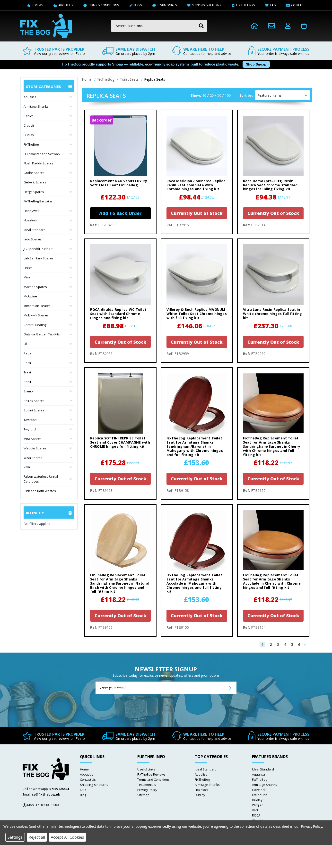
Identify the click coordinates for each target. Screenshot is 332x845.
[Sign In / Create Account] (288, 26)
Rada (27, 353)
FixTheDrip (260, 795)
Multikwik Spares (36, 315)
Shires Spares (34, 401)
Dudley (29, 135)
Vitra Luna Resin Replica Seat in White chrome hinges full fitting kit (272, 314)
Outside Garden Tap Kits (42, 334)
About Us (86, 774)
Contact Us (88, 779)
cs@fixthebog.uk (46, 794)
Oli (25, 344)
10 (204, 95)
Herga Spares (34, 192)
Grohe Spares (34, 173)
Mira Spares (33, 439)
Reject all (37, 837)
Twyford (30, 429)
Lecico (28, 268)
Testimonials (146, 784)
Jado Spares (33, 239)
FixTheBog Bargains (38, 201)
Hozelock (30, 220)
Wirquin (257, 805)
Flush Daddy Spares (38, 163)
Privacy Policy (147, 790)
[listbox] (282, 95)
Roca (27, 363)
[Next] (305, 644)
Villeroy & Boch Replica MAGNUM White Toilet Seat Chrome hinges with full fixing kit (196, 314)
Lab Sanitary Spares (38, 258)
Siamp (28, 391)
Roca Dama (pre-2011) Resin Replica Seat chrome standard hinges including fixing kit (270, 185)
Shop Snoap (256, 64)
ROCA (256, 815)
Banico (29, 116)
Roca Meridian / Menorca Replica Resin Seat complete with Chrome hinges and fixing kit (196, 185)
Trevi (27, 372)
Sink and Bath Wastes (40, 491)
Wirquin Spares (35, 448)
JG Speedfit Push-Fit (38, 249)
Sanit (27, 382)
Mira (27, 277)
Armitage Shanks (36, 106)
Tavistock (30, 420)
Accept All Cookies (67, 837)
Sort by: (246, 95)
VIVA (255, 810)
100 (228, 95)
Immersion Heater (37, 306)
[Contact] (271, 25)
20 (212, 95)
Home (84, 769)
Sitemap (143, 795)
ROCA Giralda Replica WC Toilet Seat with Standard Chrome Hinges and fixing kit (118, 314)
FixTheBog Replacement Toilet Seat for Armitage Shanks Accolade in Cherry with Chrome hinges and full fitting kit (272, 581)
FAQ (83, 790)
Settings (15, 837)
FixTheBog (31, 144)
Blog (83, 795)
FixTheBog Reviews (151, 774)
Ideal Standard (34, 230)
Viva (27, 467)
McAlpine (30, 296)
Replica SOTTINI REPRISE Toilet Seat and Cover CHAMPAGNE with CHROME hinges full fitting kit (120, 442)
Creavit (29, 125)
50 (219, 95)
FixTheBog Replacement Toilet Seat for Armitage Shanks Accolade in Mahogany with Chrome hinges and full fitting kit (194, 583)
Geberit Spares (35, 182)
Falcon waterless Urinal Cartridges (41, 479)
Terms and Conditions (153, 779)
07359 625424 (59, 789)
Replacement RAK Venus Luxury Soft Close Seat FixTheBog (118, 183)
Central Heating (35, 325)
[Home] (254, 26)
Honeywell (31, 211)
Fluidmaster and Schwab (42, 154)
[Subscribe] (229, 688)
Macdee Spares (35, 287)
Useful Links (146, 769)
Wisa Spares (33, 458)
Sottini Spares (34, 410)
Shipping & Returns (94, 784)
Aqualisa (30, 97)
